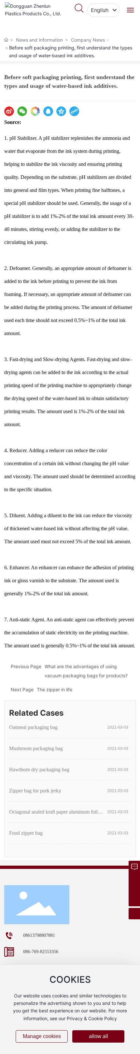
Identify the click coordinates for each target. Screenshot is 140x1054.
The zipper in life (54, 689)
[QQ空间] (61, 111)
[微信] (22, 111)
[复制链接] (74, 111)
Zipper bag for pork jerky (35, 790)
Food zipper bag (26, 833)
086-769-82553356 (40, 951)
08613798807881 (39, 935)
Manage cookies (42, 1036)
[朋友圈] (35, 111)
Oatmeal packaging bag (33, 727)
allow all (98, 1036)
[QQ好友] (48, 111)
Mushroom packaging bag (36, 748)
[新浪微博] (9, 111)
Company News (88, 40)
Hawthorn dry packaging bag (39, 769)
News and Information (39, 40)
